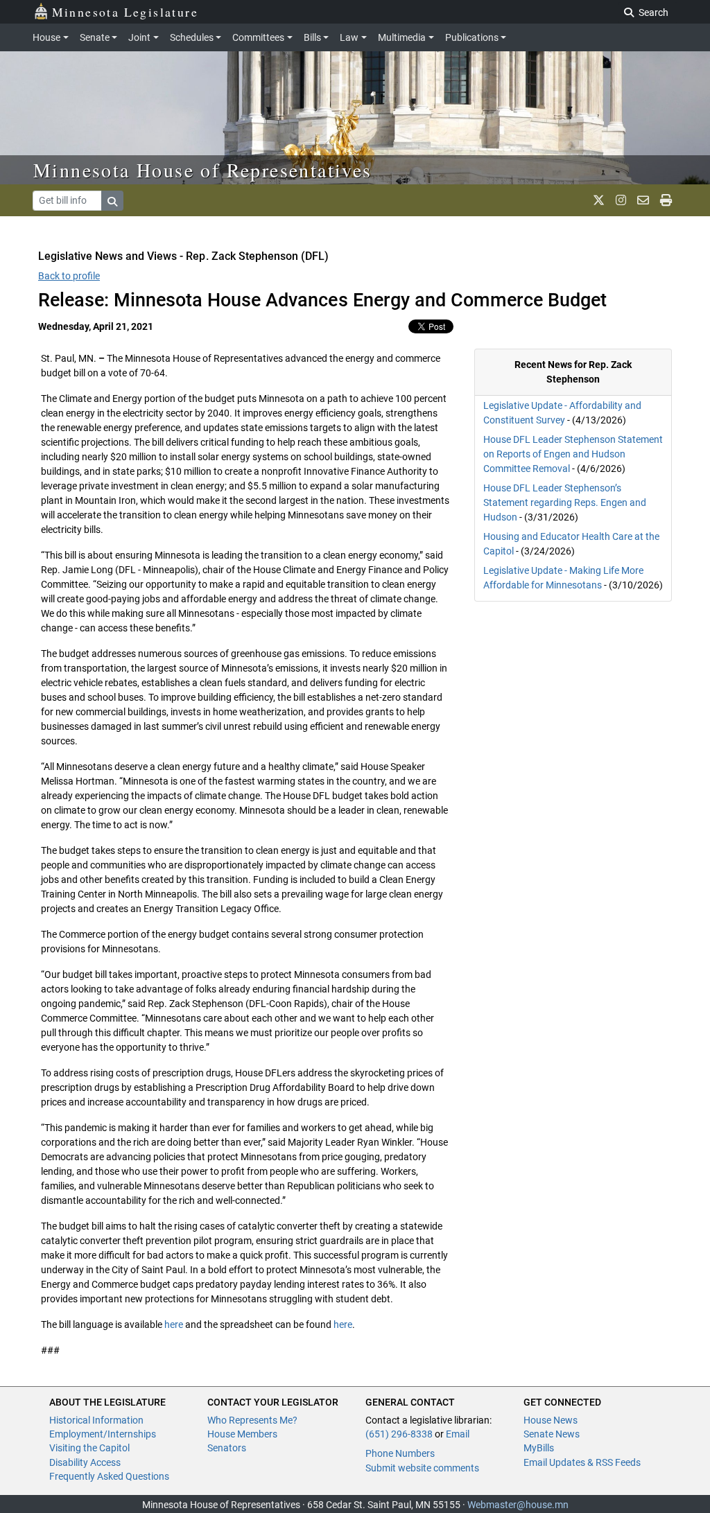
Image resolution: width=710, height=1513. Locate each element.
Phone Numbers (400, 1453)
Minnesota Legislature (125, 11)
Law (349, 37)
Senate (95, 37)
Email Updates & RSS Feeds (582, 1462)
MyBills (538, 1447)
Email (457, 1434)
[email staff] (643, 200)
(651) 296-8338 (399, 1434)
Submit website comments (422, 1467)
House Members (242, 1434)
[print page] (666, 200)
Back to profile (69, 275)
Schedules (192, 37)
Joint (139, 37)
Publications (472, 37)
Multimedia (402, 37)
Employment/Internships (102, 1434)
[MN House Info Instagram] (621, 200)
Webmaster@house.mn (518, 1504)
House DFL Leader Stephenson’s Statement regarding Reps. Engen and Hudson (564, 502)
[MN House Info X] (598, 200)
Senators (226, 1447)
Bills (312, 37)
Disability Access (85, 1462)
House (46, 37)
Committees (258, 37)
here (173, 1324)
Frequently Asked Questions (109, 1476)
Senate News (551, 1434)
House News (550, 1420)
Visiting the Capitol (89, 1447)
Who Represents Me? (252, 1420)
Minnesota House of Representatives (202, 170)
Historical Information (96, 1420)
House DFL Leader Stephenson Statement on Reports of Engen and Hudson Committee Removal (573, 454)
